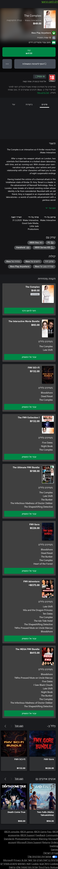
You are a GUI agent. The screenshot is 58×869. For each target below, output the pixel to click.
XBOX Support (27, 835)
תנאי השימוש (24, 863)
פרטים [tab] (44, 104)
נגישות (12, 867)
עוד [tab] (13, 104)
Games (54, 849)
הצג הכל (19, 725)
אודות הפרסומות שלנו (27, 867)
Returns (46, 842)
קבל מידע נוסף (43, 92)
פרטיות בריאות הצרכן (47, 860)
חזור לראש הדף (29, 310)
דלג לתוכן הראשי (49, 1)
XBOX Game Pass (43, 831)
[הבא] (5, 726)
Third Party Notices (48, 867)
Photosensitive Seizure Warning (31, 838)
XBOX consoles (11, 831)
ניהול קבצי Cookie (40, 863)
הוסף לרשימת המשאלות (33, 63)
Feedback (40, 835)
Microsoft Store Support (29, 842)
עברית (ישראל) (50, 852)
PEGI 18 (41, 77)
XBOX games (26, 831)
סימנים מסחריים (8, 863)
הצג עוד (52, 208)
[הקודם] (11, 726)
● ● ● (7, 64)
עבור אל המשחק (29, 357)
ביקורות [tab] (29, 104)
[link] (42, 751)
